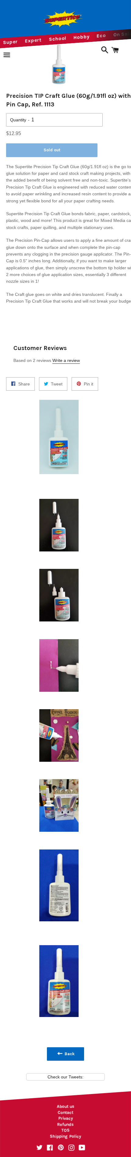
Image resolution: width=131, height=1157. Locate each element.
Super (10, 42)
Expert (33, 40)
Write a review (66, 360)
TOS (66, 1130)
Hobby (82, 37)
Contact (65, 1112)
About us (65, 1106)
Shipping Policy (65, 1136)
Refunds (65, 1124)
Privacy (65, 1118)
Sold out (52, 150)
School (57, 38)
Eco (101, 35)
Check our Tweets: (65, 1076)
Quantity (18, 119)
